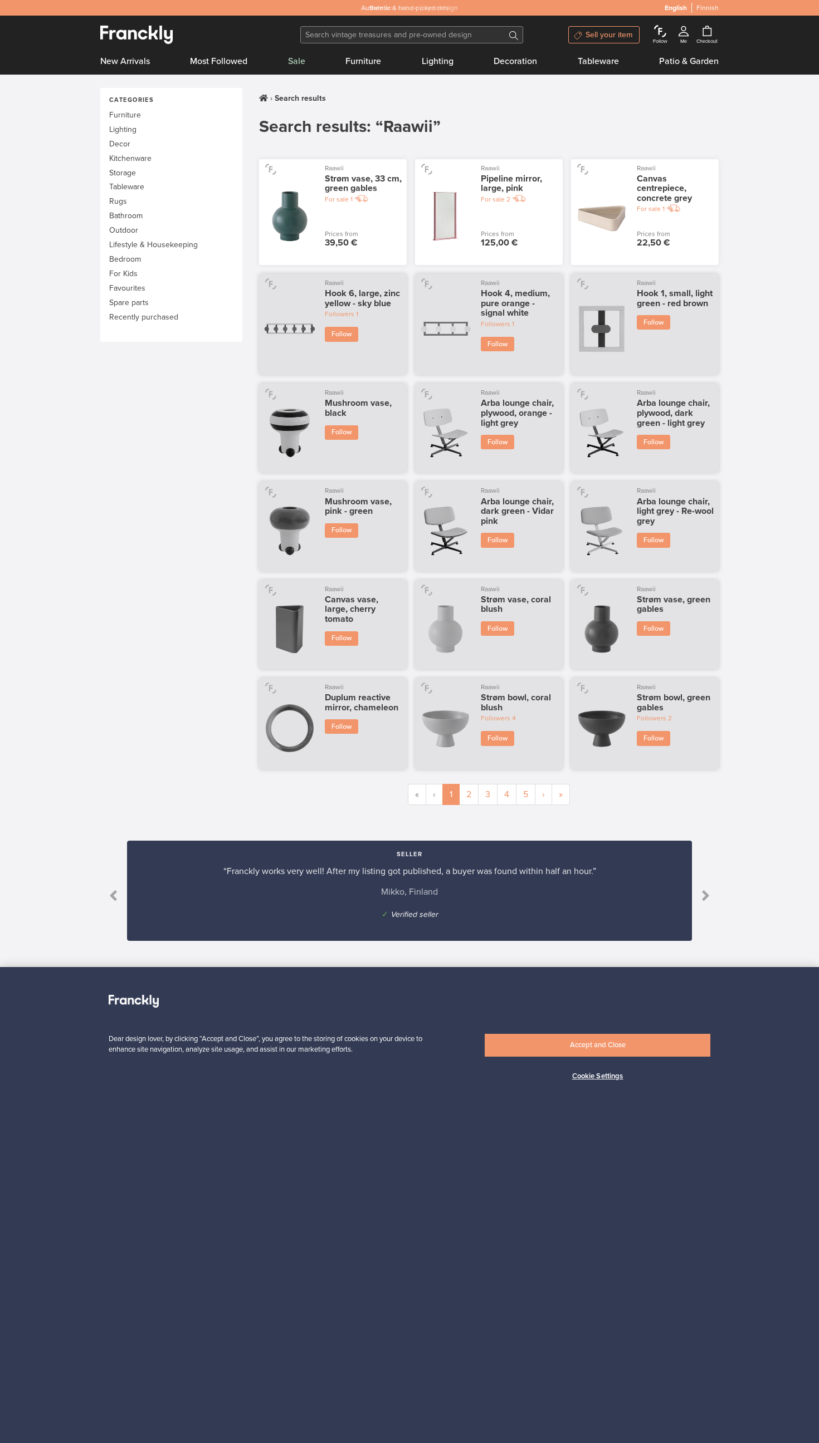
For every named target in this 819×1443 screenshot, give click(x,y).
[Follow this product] (270, 169)
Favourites (127, 288)
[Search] (513, 34)
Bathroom (126, 215)
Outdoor (123, 230)
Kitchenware (130, 158)
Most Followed (218, 61)
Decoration (515, 61)
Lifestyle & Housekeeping (153, 244)
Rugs (118, 201)
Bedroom (125, 259)
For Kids (123, 273)
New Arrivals (125, 61)
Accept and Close (598, 1044)
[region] (409, 1205)
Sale (296, 61)
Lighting (438, 61)
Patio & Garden (689, 61)
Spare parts (129, 302)
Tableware (598, 61)
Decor (119, 144)
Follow (342, 334)
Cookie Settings (597, 1076)
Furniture (363, 61)
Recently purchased (143, 317)
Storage (122, 173)
